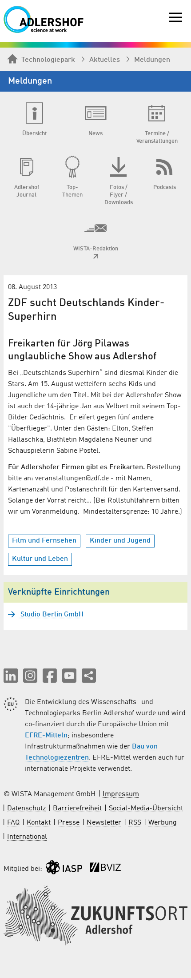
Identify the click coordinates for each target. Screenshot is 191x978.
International (27, 837)
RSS (134, 822)
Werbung (162, 822)
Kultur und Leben (40, 559)
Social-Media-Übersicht (146, 808)
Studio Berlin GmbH (51, 614)
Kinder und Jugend (120, 540)
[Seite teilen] (89, 675)
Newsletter (104, 822)
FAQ (13, 822)
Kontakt (39, 822)
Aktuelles (104, 60)
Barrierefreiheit (77, 808)
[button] (10, 675)
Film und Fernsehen (44, 540)
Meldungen (152, 60)
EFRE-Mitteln (46, 735)
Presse (69, 822)
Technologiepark (48, 60)
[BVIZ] (105, 869)
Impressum (121, 794)
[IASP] (64, 869)
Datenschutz (26, 808)
